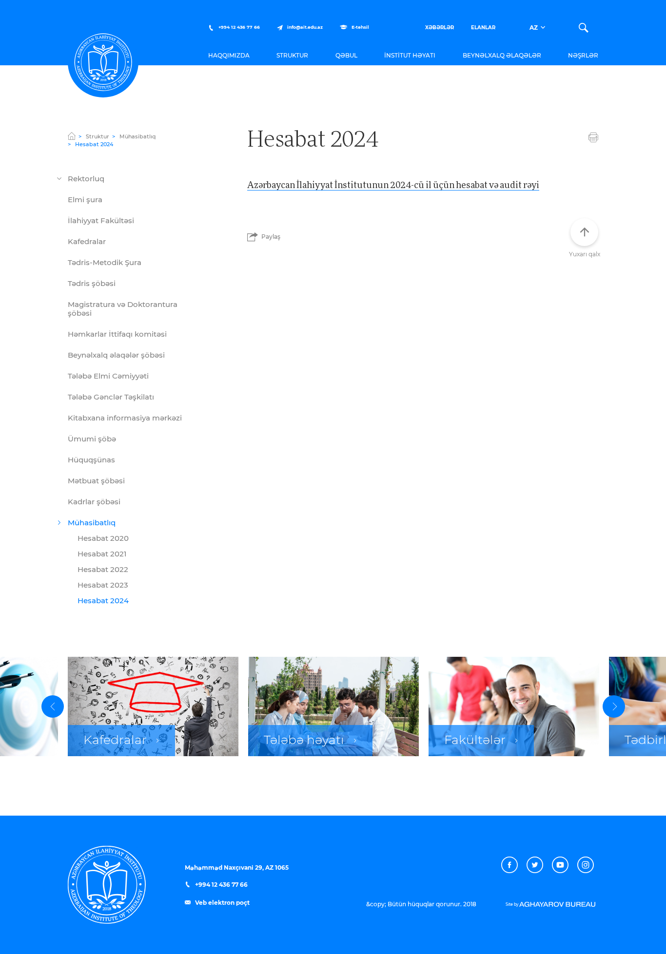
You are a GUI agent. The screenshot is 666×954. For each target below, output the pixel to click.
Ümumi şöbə (92, 439)
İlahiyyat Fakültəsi (101, 221)
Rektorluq (86, 179)
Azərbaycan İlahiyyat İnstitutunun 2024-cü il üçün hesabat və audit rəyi (393, 184)
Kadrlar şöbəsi (94, 502)
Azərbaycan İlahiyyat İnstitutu (103, 62)
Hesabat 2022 (103, 569)
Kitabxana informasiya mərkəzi (125, 418)
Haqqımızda (229, 55)
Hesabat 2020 (103, 538)
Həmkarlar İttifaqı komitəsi (117, 334)
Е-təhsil (359, 27)
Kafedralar (87, 242)
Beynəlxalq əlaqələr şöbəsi (116, 355)
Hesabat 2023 (103, 585)
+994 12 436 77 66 (238, 27)
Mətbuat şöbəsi (96, 481)
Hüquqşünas (91, 460)
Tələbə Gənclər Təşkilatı (111, 397)
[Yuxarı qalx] (584, 232)
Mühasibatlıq (137, 136)
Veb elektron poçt (222, 903)
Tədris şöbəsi (92, 283)
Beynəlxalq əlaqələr (502, 55)
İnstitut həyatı (409, 55)
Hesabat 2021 (102, 554)
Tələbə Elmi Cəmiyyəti (108, 376)
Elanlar (483, 27)
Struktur (292, 55)
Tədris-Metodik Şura (104, 263)
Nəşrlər (583, 55)
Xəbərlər (439, 27)
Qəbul (346, 55)
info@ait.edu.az (305, 27)
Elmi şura (85, 200)
